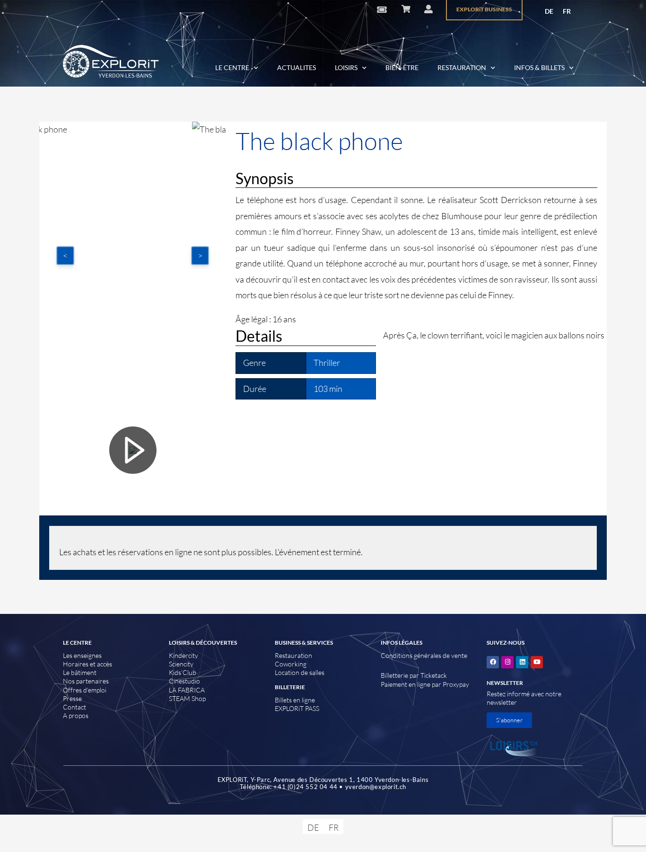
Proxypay (456, 684)
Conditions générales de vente (424, 655)
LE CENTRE (232, 67)
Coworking (290, 664)
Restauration (293, 655)
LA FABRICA (187, 690)
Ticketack (433, 675)
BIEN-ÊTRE (402, 67)
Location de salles (299, 672)
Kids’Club (182, 672)
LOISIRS (346, 67)
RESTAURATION (461, 67)
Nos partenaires (86, 681)
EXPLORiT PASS (297, 708)
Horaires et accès (87, 664)
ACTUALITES (296, 67)
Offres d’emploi (84, 690)
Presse (72, 698)
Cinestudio (184, 681)
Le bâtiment (79, 672)
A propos (75, 715)
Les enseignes (82, 655)
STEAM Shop (187, 698)
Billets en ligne (295, 700)
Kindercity (183, 655)
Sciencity (181, 664)
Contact (74, 707)
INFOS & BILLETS (539, 67)
